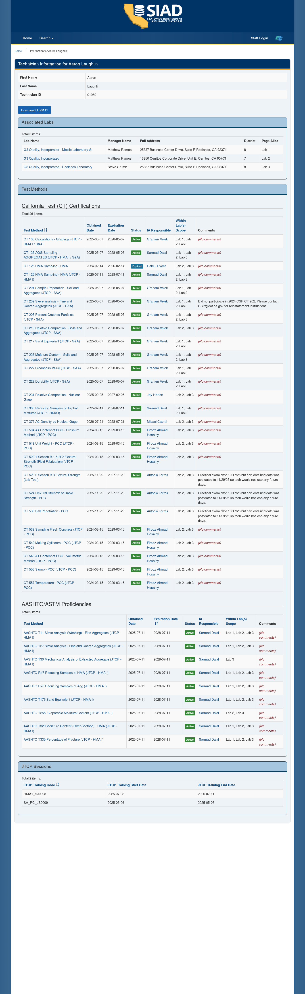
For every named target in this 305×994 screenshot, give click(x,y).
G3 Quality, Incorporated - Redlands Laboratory (58, 166)
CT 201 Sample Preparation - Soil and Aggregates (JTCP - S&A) (51, 290)
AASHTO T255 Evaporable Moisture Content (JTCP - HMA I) (68, 712)
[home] (279, 38)
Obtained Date (94, 227)
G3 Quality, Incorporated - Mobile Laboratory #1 (58, 149)
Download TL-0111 (34, 110)
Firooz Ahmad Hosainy (157, 432)
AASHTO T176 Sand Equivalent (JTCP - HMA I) (59, 699)
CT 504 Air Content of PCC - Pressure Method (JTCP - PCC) (51, 432)
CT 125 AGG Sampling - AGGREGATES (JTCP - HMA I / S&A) (52, 254)
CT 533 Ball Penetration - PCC (46, 510)
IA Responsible (159, 230)
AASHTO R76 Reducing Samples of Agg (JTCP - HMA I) (65, 686)
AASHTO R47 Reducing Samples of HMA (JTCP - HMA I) (66, 672)
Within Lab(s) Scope (181, 225)
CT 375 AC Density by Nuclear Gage (50, 421)
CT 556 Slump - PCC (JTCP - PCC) (50, 569)
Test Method (33, 230)
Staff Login (259, 37)
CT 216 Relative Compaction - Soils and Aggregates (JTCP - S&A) (53, 330)
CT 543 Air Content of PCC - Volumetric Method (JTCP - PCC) (52, 558)
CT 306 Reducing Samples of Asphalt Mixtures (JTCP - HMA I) (51, 410)
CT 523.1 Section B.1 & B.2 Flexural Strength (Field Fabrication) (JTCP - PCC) (50, 461)
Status (136, 230)
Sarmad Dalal (157, 252)
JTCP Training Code (39, 784)
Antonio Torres (157, 474)
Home (27, 37)
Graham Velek (157, 239)
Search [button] (45, 37)
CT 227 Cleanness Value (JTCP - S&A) (52, 367)
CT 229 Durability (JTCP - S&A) (47, 381)
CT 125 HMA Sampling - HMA (46, 265)
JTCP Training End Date (216, 784)
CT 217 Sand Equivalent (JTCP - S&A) (52, 341)
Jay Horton (155, 394)
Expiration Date (116, 227)
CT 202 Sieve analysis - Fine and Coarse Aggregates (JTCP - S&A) (48, 303)
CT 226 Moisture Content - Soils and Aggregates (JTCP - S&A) (50, 356)
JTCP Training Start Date (127, 784)
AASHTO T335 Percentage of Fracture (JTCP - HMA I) (63, 739)
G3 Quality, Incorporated (41, 158)
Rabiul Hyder (156, 265)
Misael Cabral (157, 421)
